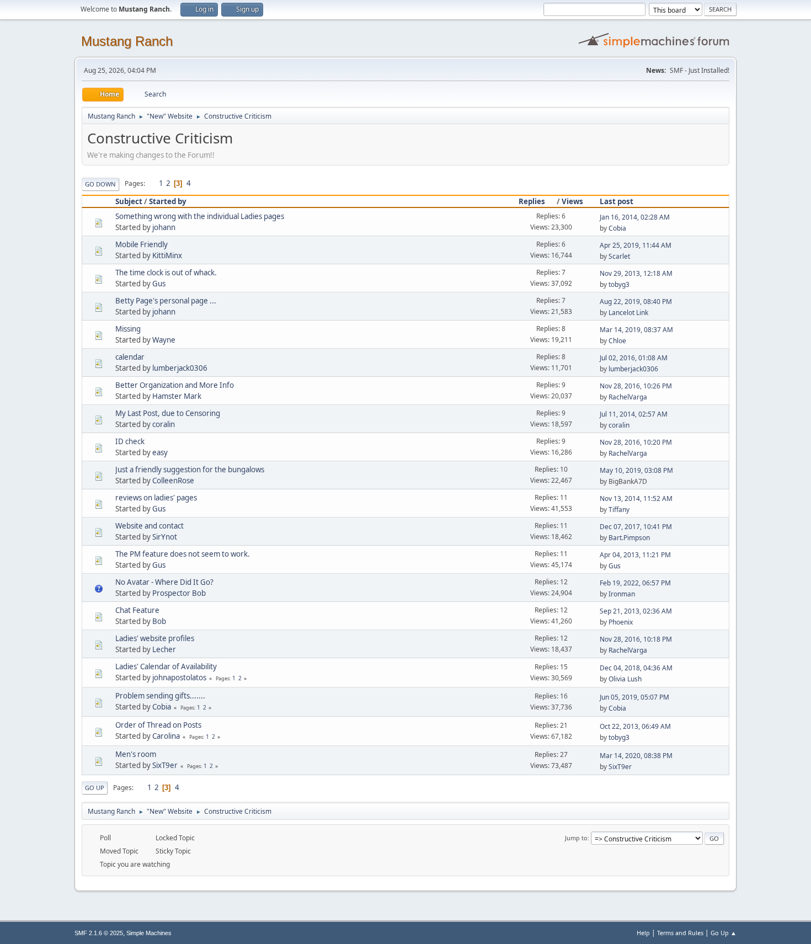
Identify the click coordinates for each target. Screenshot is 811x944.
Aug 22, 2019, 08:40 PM (636, 301)
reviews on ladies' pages (156, 498)
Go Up (94, 787)
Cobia (617, 228)
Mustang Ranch (127, 41)
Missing (128, 329)
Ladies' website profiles (154, 638)
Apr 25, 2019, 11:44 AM (635, 245)
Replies (532, 201)
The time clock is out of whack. (166, 273)
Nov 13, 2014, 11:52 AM (636, 498)
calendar (130, 357)
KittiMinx (167, 255)
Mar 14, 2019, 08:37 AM (636, 329)
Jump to (576, 838)
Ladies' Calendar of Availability (166, 666)
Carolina (166, 736)
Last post (616, 201)
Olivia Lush (625, 679)
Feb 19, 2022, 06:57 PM (635, 583)
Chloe (617, 340)
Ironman (622, 594)
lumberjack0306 (179, 368)
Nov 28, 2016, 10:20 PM (636, 442)
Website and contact (149, 526)
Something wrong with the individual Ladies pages (199, 216)
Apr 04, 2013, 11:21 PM (635, 554)
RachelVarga (628, 397)
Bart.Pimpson (629, 537)
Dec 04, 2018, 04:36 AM (636, 668)
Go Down (100, 184)
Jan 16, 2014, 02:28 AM (635, 217)
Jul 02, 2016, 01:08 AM (634, 357)
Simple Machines (149, 933)
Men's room (135, 754)
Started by (167, 201)
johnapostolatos (179, 677)
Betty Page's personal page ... (165, 301)
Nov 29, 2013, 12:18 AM (636, 273)
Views (572, 201)
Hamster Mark (176, 396)
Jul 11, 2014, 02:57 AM (634, 414)
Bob (159, 621)
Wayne (163, 340)
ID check (130, 441)
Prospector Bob (179, 593)
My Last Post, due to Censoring (167, 413)
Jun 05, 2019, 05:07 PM (634, 697)
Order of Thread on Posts (158, 725)
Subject (128, 201)
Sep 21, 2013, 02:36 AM (636, 611)
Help (643, 933)
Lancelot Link (628, 312)
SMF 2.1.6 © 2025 (98, 933)
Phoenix (621, 622)
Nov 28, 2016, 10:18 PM (636, 639)
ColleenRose (173, 481)
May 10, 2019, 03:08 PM (636, 470)
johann (163, 227)
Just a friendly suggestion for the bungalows (189, 469)
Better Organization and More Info (174, 385)
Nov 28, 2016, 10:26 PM (636, 386)
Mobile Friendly (141, 244)
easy (160, 452)
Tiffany (619, 509)
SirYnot (164, 537)
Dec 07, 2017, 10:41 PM (636, 526)
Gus (159, 284)
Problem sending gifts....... (160, 696)
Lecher (164, 649)
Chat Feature (137, 610)
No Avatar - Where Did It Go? (164, 582)
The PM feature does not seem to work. (182, 554)
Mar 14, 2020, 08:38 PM (636, 755)
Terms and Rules (680, 933)
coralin (163, 424)
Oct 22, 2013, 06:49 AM (635, 726)
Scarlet (619, 256)
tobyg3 (619, 284)
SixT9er (165, 765)
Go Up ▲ (724, 933)
